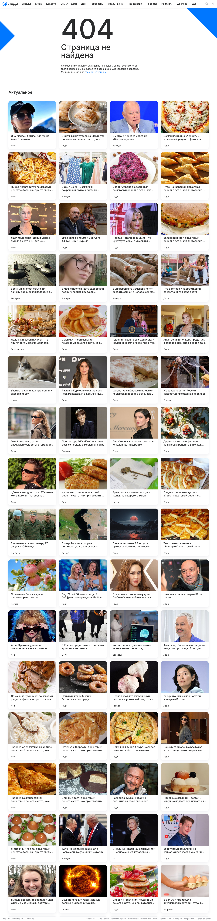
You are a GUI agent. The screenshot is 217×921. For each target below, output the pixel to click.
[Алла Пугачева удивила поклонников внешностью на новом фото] (32, 634)
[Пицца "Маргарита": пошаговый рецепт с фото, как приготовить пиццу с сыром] (32, 176)
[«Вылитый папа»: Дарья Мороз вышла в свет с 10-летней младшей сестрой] (32, 227)
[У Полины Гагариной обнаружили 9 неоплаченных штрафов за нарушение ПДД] (134, 838)
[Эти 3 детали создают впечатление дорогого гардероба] (32, 430)
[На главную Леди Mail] (12, 4)
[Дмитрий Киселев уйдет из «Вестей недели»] (134, 125)
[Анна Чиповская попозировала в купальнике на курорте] (134, 430)
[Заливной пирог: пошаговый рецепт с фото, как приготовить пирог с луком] (185, 227)
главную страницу (95, 72)
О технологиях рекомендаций (112, 918)
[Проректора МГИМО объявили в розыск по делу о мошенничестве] (83, 430)
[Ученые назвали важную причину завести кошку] (32, 380)
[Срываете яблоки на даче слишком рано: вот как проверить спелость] (32, 583)
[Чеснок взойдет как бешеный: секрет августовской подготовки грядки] (134, 685)
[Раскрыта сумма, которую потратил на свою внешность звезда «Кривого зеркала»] (134, 787)
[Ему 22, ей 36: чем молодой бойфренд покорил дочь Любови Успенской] (83, 583)
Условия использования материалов (177, 918)
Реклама (30, 918)
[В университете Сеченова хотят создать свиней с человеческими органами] (134, 278)
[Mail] (5, 4)
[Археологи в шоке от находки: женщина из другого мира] (134, 481)
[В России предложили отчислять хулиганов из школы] (83, 634)
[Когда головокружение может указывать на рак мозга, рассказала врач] (134, 634)
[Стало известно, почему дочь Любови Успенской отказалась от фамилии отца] (134, 583)
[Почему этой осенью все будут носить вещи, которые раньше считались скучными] (185, 736)
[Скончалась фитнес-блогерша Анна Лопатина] (32, 125)
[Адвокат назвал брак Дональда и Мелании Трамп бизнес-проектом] (134, 329)
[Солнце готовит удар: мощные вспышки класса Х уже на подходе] (83, 889)
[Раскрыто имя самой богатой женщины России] (185, 685)
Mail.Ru (6, 918)
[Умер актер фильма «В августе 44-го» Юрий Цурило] (83, 227)
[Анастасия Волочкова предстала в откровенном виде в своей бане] (185, 329)
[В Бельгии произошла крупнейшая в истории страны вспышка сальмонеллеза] (185, 889)
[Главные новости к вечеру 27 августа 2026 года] (32, 532)
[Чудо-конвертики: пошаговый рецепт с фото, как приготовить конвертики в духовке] (185, 176)
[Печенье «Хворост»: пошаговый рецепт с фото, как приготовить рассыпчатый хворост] (83, 736)
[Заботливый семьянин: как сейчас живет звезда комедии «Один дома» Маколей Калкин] (185, 838)
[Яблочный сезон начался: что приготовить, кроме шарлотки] (32, 329)
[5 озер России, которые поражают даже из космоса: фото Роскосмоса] (83, 532)
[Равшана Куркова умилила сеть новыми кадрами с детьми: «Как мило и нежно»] (83, 380)
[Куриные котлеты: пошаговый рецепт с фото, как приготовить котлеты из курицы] (83, 481)
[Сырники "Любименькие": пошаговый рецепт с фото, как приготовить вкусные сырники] (83, 329)
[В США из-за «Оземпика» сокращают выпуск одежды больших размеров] (83, 176)
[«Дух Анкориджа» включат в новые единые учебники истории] (83, 838)
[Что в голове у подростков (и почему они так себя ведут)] (185, 278)
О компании (17, 918)
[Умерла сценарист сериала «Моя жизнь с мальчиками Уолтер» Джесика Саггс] (32, 889)
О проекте (90, 918)
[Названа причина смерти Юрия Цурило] (185, 583)
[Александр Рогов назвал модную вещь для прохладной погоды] (185, 634)
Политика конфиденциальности (142, 918)
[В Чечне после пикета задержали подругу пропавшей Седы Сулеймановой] (83, 278)
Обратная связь (204, 918)
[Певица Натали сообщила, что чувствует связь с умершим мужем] (134, 227)
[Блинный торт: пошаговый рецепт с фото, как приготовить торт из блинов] (83, 787)
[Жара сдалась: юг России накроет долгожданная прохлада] (185, 380)
